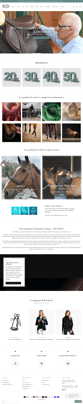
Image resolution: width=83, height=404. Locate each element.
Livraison (43, 382)
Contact (23, 380)
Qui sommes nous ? (5, 380)
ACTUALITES (62, 6)
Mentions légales (25, 388)
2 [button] (46, 53)
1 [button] (37, 53)
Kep (33, 249)
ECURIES (31, 6)
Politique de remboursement (7, 384)
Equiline (30, 249)
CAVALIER (13, 6)
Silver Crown (44, 249)
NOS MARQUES (47, 6)
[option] (41, 32)
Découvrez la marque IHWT (15, 339)
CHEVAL (18, 6)
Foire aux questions (25, 382)
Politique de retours (45, 380)
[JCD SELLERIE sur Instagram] (62, 389)
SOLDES (41, 6)
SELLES (23, 6)
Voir (61, 194)
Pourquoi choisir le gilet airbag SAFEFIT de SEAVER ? (41, 339)
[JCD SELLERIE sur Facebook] (65, 389)
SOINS (27, 6)
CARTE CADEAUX (55, 6)
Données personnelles (26, 386)
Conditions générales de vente (27, 384)
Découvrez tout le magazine (41, 303)
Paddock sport (50, 249)
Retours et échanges (45, 384)
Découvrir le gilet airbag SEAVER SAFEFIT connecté (68, 339)
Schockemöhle (38, 249)
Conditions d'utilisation (6, 382)
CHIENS (36, 6)
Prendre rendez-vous (13, 283)
